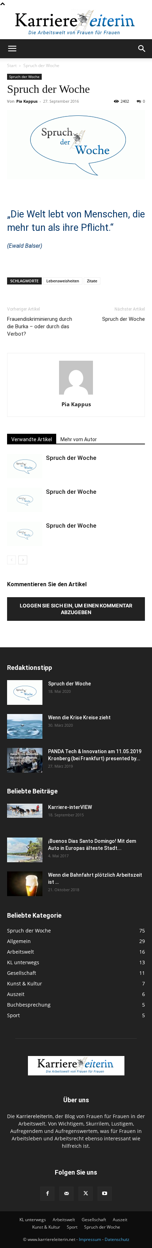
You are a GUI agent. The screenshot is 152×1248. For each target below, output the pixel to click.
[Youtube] (105, 1194)
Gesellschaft (94, 1220)
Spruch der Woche (41, 65)
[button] (12, 48)
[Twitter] (85, 1194)
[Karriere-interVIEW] (24, 810)
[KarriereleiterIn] (76, 23)
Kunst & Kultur (46, 1227)
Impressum (90, 1239)
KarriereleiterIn (34, 1116)
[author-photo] (76, 394)
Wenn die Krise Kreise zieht (79, 717)
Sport (72, 1227)
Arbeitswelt (64, 1220)
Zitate (92, 280)
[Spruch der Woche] (24, 466)
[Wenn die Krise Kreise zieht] (24, 726)
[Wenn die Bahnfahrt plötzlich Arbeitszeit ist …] (24, 883)
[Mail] (66, 1194)
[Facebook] (47, 1194)
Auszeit (120, 1220)
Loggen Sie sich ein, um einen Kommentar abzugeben (76, 608)
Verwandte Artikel (31, 439)
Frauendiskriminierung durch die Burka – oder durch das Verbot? (39, 326)
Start (12, 65)
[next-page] (22, 560)
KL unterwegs (32, 1220)
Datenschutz (117, 1239)
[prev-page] (11, 560)
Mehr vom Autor (78, 439)
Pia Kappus (26, 101)
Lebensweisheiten (62, 280)
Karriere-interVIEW (70, 807)
